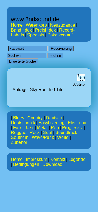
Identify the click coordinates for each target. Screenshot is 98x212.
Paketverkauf (60, 35)
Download (52, 164)
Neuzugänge (62, 25)
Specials (35, 35)
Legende (76, 159)
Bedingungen (26, 164)
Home (17, 25)
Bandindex (21, 30)
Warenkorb (36, 25)
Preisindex (45, 30)
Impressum (36, 159)
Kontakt (57, 159)
